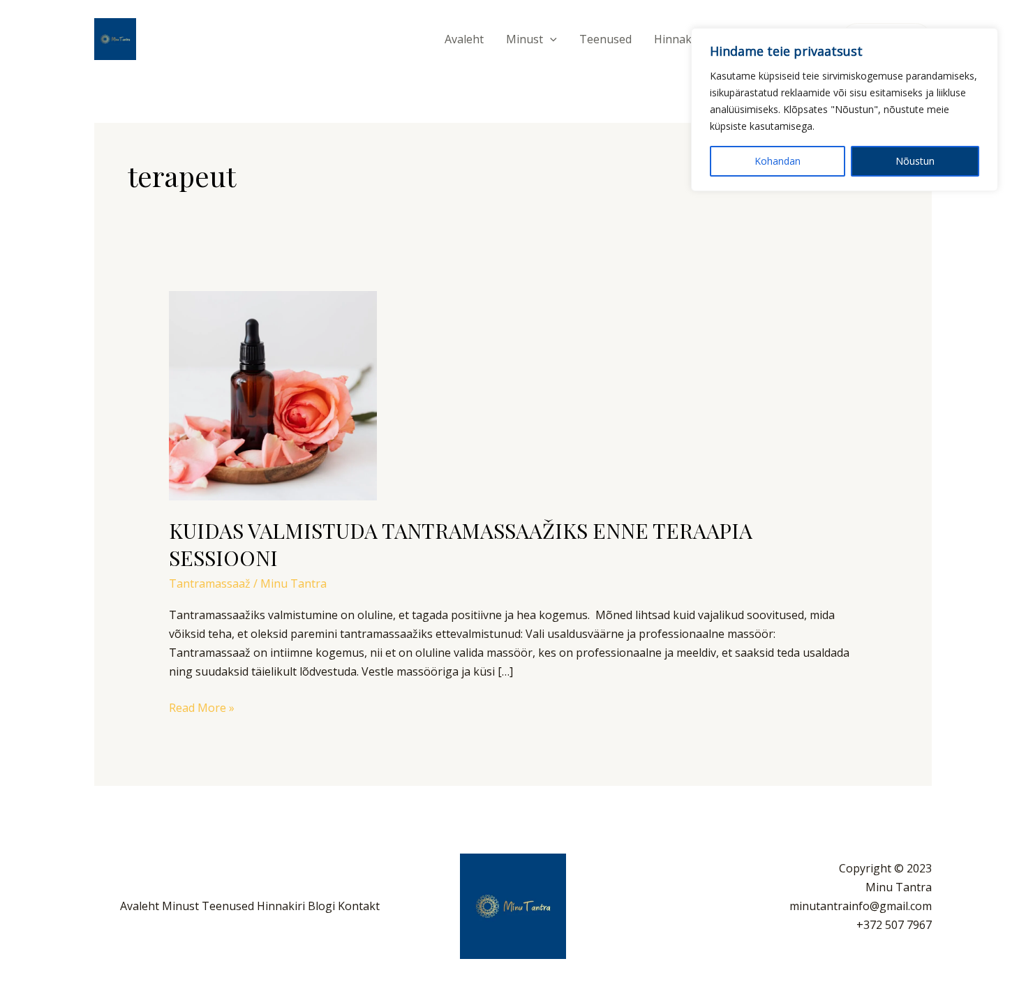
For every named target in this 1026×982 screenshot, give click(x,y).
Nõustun (915, 161)
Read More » (202, 707)
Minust (524, 39)
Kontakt (359, 906)
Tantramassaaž (210, 583)
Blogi (321, 906)
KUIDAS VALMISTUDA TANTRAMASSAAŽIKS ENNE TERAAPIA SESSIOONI (460, 544)
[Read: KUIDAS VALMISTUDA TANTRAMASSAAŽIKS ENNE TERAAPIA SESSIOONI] (273, 395)
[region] (844, 109)
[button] (550, 39)
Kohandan (777, 161)
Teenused (605, 39)
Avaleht (464, 39)
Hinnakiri (678, 39)
